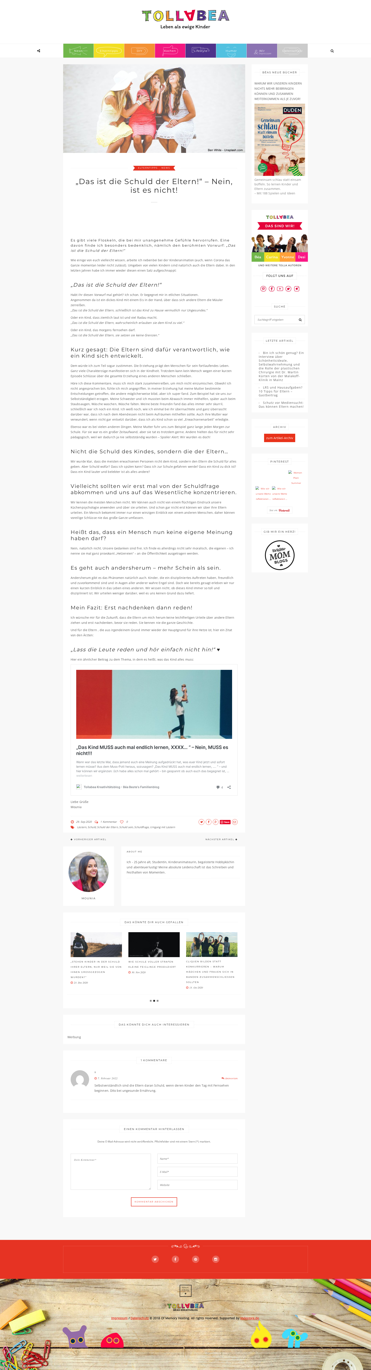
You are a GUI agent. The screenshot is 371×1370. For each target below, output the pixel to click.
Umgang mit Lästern (162, 827)
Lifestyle (200, 50)
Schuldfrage (141, 827)
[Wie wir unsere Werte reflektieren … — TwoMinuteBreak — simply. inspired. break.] (263, 494)
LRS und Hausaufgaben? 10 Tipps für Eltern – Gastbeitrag (281, 391)
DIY (139, 50)
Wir (262, 50)
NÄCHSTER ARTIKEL (219, 839)
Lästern (81, 827)
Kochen (170, 50)
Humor (231, 50)
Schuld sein (126, 827)
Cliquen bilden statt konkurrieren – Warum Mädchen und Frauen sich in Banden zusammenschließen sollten (210, 972)
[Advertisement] (149, 218)
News (78, 50)
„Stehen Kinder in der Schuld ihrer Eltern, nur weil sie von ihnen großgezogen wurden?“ (96, 969)
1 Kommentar (108, 822)
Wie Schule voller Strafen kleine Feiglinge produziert (152, 964)
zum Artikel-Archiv (279, 438)
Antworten (231, 1078)
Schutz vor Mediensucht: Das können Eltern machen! (281, 405)
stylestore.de (249, 1318)
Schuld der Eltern (107, 827)
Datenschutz (292, 50)
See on (273, 510)
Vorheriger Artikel (90, 839)
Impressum (119, 1318)
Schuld (92, 827)
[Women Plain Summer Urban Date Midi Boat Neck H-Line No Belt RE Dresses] (296, 478)
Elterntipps (109, 50)
